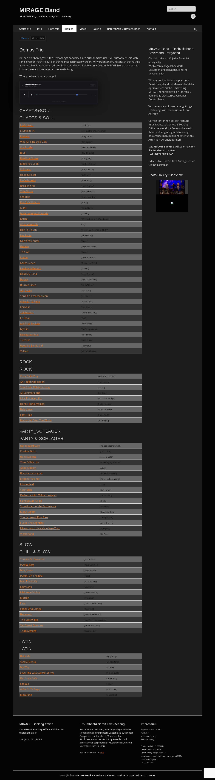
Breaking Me (27, 185)
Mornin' (25, 597)
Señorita (25, 197)
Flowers (24, 136)
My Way (24, 667)
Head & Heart (28, 174)
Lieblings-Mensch (30, 268)
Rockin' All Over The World (35, 420)
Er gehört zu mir (30, 478)
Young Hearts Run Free (34, 517)
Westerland (27, 534)
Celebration (27, 312)
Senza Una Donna (30, 608)
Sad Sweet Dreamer (31, 625)
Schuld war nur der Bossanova (38, 506)
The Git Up (26, 191)
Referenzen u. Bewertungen (123, 29)
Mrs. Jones (26, 570)
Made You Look (29, 163)
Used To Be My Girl (31, 345)
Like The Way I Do (31, 398)
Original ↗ (63, 101)
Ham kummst (28, 456)
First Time (26, 415)
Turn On (25, 340)
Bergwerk (26, 614)
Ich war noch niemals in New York (40, 528)
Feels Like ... (27, 125)
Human (24, 246)
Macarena (26, 694)
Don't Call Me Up (30, 202)
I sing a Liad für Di (31, 500)
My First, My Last (30, 323)
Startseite (25, 29)
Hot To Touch (28, 230)
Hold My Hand (28, 274)
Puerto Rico (27, 564)
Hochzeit (53, 29)
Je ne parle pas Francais (34, 213)
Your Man (26, 489)
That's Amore (28, 631)
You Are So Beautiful (32, 559)
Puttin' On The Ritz (31, 575)
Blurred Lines (28, 285)
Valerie (24, 351)
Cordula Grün (28, 451)
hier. (102, 752)
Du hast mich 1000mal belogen (38, 495)
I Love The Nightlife (32, 523)
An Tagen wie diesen (32, 381)
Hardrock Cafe (28, 678)
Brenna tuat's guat (31, 473)
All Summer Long (30, 392)
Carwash (25, 307)
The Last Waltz (29, 619)
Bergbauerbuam (30, 445)
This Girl (25, 252)
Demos (69, 29)
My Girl (24, 329)
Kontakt (151, 29)
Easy (22, 603)
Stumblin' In (27, 130)
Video (83, 29)
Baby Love (26, 409)
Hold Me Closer (29, 158)
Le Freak (25, 318)
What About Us (29, 224)
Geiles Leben (27, 263)
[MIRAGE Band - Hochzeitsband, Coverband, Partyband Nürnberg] (172, 187)
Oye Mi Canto (28, 661)
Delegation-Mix (29, 334)
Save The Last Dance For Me (37, 672)
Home (25, 38)
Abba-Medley (28, 467)
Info (39, 29)
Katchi (23, 219)
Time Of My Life (29, 462)
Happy (24, 279)
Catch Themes (147, 775)
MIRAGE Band (39, 10)
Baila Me (25, 656)
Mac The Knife (28, 581)
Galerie (97, 29)
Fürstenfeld (27, 484)
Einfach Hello (28, 180)
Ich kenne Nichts (30, 592)
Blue (22, 152)
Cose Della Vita (29, 376)
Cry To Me (26, 147)
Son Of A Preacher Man (34, 296)
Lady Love (26, 586)
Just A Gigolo (27, 511)
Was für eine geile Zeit (33, 141)
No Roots (25, 235)
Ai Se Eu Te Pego (30, 301)
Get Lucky (26, 290)
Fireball (24, 683)
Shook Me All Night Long (35, 387)
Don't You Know (29, 241)
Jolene (24, 257)
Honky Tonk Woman (32, 404)
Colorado (25, 169)
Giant (23, 208)
